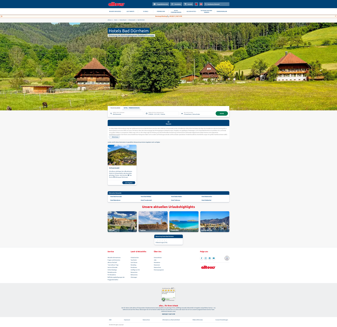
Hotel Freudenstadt (146, 200)
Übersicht (168, 124)
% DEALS (145, 11)
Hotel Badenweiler (207, 196)
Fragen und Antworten (114, 260)
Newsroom (157, 265)
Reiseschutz (134, 272)
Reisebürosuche (112, 272)
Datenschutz (157, 267)
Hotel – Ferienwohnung (132, 108)
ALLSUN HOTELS (191, 11)
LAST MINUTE (130, 11)
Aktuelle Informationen (114, 257)
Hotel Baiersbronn (115, 200)
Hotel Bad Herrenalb (116, 196)
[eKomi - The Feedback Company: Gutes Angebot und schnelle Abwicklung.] (168, 294)
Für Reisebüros (112, 274)
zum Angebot (129, 182)
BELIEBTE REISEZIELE (115, 11)
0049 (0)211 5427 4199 (168, 314)
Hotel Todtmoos (175, 200)
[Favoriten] (196, 4)
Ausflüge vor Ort (135, 270)
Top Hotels (134, 260)
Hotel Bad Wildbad (146, 196)
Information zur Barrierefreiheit (171, 320)
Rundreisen (134, 267)
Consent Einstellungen (221, 320)
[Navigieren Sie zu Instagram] (205, 258)
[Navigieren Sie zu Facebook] (201, 258)
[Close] (335, 16)
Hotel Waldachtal (206, 200)
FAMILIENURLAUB (222, 11)
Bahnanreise (134, 274)
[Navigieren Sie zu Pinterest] (209, 258)
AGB (110, 320)
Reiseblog (133, 265)
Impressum (127, 320)
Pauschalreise (115, 108)
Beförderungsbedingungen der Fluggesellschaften (116, 278)
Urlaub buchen (135, 257)
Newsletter (157, 262)
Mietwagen (134, 277)
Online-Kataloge (112, 270)
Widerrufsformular (198, 320)
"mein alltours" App (113, 265)
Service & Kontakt (112, 267)
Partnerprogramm (159, 270)
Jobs (155, 260)
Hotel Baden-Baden (176, 196)
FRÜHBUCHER (161, 11)
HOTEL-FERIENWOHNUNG (176, 11)
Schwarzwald (114, 168)
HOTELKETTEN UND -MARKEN (207, 11)
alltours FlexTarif (112, 262)
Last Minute (134, 262)
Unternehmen (158, 257)
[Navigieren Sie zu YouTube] (213, 258)
